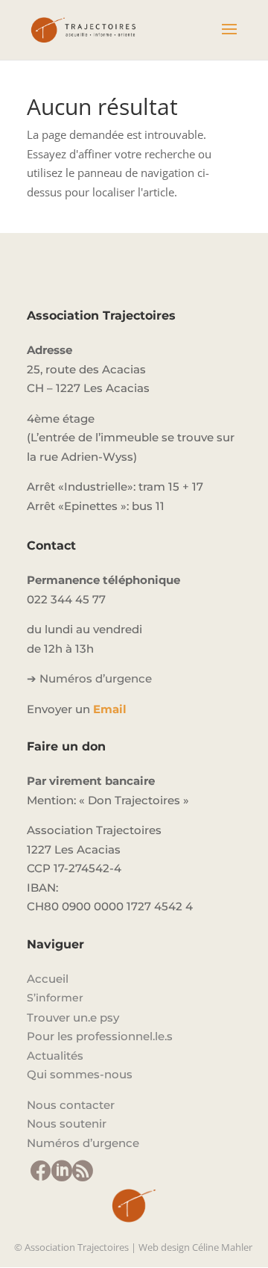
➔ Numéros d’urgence (89, 678)
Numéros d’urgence (83, 1143)
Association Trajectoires (77, 1247)
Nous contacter (71, 1105)
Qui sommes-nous (80, 1074)
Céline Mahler (222, 1247)
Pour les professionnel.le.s (100, 1036)
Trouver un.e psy (73, 1017)
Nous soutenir (66, 1123)
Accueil (47, 979)
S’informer (55, 997)
